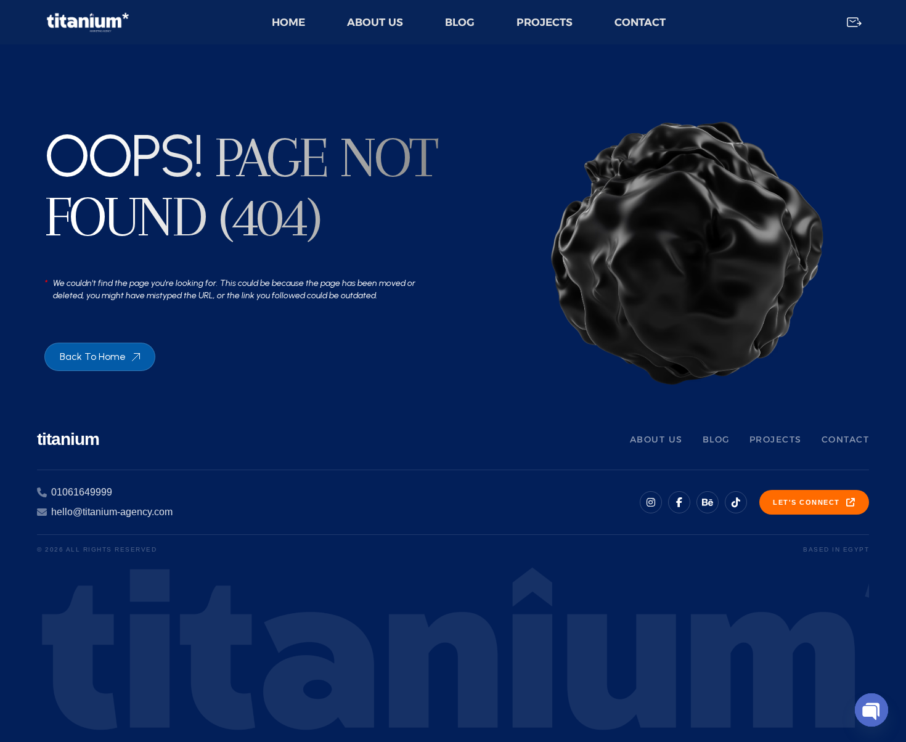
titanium (68, 439)
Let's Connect (806, 502)
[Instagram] (651, 502)
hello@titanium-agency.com (112, 512)
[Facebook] (679, 502)
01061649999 (81, 492)
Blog (460, 22)
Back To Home (93, 356)
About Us (375, 22)
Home (288, 22)
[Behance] (707, 502)
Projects (544, 22)
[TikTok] (736, 502)
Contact (640, 22)
